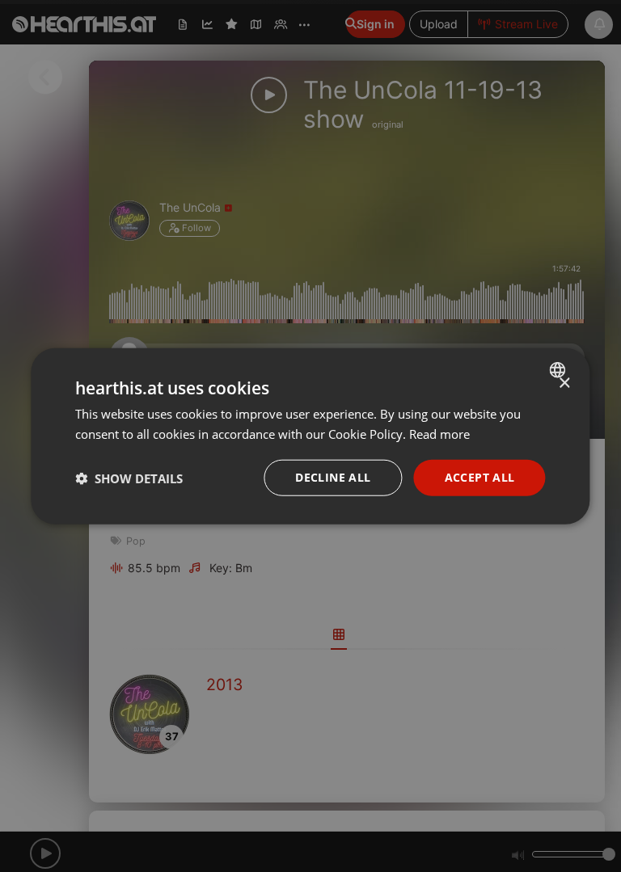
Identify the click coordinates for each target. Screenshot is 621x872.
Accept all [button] (480, 477)
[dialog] (310, 436)
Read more (439, 433)
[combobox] (560, 369)
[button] (129, 478)
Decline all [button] (332, 477)
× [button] (564, 383)
